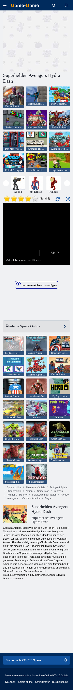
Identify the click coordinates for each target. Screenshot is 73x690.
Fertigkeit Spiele (58, 487)
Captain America (31, 498)
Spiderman (42, 491)
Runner (23, 494)
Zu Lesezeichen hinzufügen (39, 285)
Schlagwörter (42, 682)
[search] (65, 660)
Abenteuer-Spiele (35, 487)
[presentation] (6, 183)
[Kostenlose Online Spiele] (25, 5)
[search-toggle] (53, 5)
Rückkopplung (60, 682)
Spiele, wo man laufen (44, 494)
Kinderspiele (14, 491)
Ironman (58, 491)
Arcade (64, 494)
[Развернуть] (68, 199)
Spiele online (14, 487)
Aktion (29, 491)
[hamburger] (5, 5)
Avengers (12, 498)
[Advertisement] (55, 40)
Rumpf (11, 494)
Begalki (48, 498)
